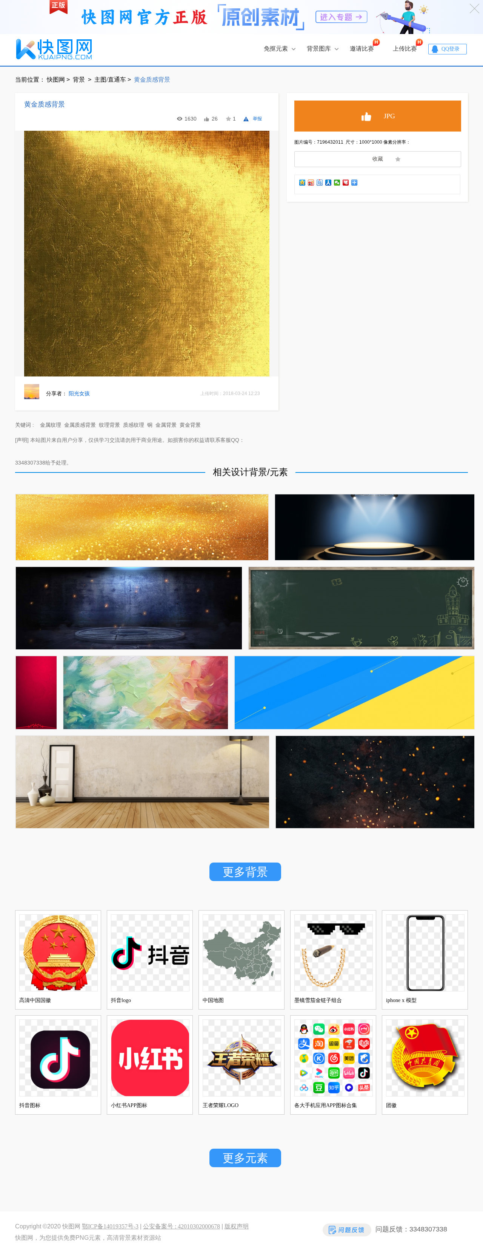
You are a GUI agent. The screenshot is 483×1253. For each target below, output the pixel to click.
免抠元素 (276, 48)
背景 (79, 79)
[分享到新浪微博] (311, 183)
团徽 (391, 1105)
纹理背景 (109, 425)
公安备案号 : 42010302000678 (181, 1226)
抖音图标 (29, 1105)
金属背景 (166, 425)
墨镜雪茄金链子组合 (318, 1000)
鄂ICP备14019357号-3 (110, 1226)
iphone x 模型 (401, 1000)
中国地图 (213, 1000)
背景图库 (319, 48)
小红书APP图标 (129, 1105)
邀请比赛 (362, 48)
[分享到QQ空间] (302, 183)
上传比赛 (405, 48)
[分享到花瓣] (346, 183)
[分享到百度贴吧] (320, 183)
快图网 (56, 79)
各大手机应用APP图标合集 (325, 1105)
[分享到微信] (337, 183)
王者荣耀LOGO (220, 1105)
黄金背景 (190, 425)
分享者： (68, 393)
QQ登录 (450, 49)
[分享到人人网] (328, 183)
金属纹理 (50, 425)
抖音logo (121, 1000)
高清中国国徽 (35, 1000)
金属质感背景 (80, 425)
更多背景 (245, 872)
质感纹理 (133, 425)
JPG (389, 116)
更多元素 (245, 1158)
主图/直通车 (110, 79)
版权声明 (237, 1226)
